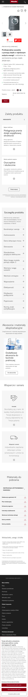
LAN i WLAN (18, 84)
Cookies (17, 681)
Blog (3, 585)
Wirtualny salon (6, 597)
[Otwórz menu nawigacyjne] (3, 2)
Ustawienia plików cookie (14, 694)
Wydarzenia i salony (7, 594)
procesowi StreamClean (13, 75)
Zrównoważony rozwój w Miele (10, 610)
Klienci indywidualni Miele (9, 635)
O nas (3, 607)
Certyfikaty (5, 628)
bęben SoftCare (7, 70)
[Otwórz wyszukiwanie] (25, 2)
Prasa (3, 616)
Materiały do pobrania (8, 600)
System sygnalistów (7, 622)
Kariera (4, 619)
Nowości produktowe (7, 588)
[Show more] (14, 149)
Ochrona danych (11, 681)
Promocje (4, 591)
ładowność (19, 64)
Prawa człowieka (6, 625)
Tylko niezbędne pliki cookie (14, 689)
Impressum (4, 681)
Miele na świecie (6, 613)
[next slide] (25, 23)
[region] (14, 666)
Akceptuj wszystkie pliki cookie (14, 685)
